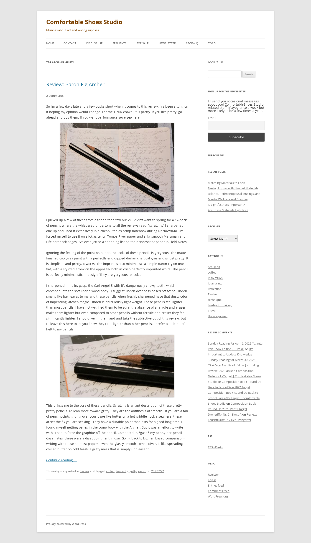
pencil (142, 471)
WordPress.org (218, 496)
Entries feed (216, 485)
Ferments (120, 43)
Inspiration (215, 278)
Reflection (215, 289)
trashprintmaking (220, 305)
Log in (212, 480)
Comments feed (218, 491)
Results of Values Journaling (240, 365)
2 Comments (55, 96)
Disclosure (94, 43)
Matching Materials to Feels (226, 183)
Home (50, 43)
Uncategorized (217, 316)
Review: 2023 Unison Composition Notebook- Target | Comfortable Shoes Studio (234, 376)
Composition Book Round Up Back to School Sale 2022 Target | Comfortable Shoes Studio (234, 398)
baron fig (122, 471)
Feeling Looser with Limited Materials (233, 188)
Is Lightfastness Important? (226, 205)
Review (84, 471)
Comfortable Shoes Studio (84, 22)
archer (110, 471)
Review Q (192, 43)
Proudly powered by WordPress (66, 524)
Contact (70, 43)
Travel (212, 311)
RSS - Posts (215, 447)
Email (212, 118)
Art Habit (214, 267)
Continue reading (61, 460)
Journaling (215, 283)
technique (215, 300)
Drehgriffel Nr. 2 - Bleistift (225, 414)
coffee (212, 272)
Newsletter (167, 43)
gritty (133, 471)
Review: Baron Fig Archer (75, 84)
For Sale (143, 43)
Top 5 (212, 43)
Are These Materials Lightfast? (228, 210)
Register (213, 474)
